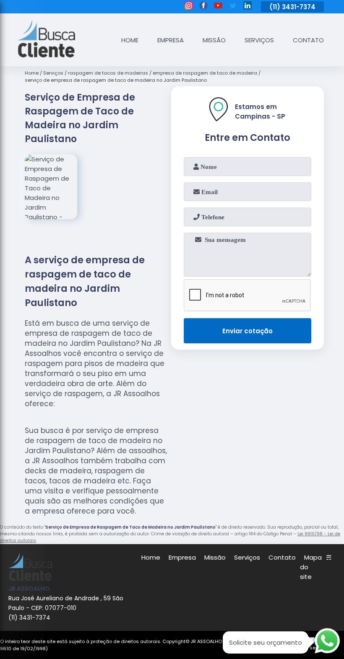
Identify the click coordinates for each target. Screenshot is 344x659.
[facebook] (203, 6)
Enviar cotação (247, 331)
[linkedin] (247, 6)
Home (129, 40)
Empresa (170, 40)
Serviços (259, 40)
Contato (308, 40)
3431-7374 (298, 7)
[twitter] (233, 6)
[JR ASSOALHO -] (46, 55)
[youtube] (218, 6)
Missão (214, 40)
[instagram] (189, 6)
